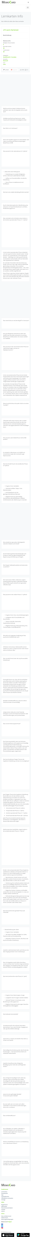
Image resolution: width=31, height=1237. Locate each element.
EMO (7, 2)
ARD (13, 2)
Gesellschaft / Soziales (9, 57)
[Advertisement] (15, 89)
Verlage (3, 1200)
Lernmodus (4, 1191)
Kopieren (14, 70)
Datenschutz (4, 1217)
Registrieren (4, 1204)
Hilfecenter (4, 1206)
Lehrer (3, 1211)
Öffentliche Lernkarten (7, 1198)
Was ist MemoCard (6, 1216)
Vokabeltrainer (5, 1196)
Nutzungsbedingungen (7, 1219)
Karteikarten (4, 1193)
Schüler (3, 1209)
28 (3, 48)
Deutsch (5, 60)
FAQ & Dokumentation (7, 1208)
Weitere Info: (7, 41)
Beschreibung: (7, 35)
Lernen (7, 70)
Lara (4, 64)
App (2, 1195)
